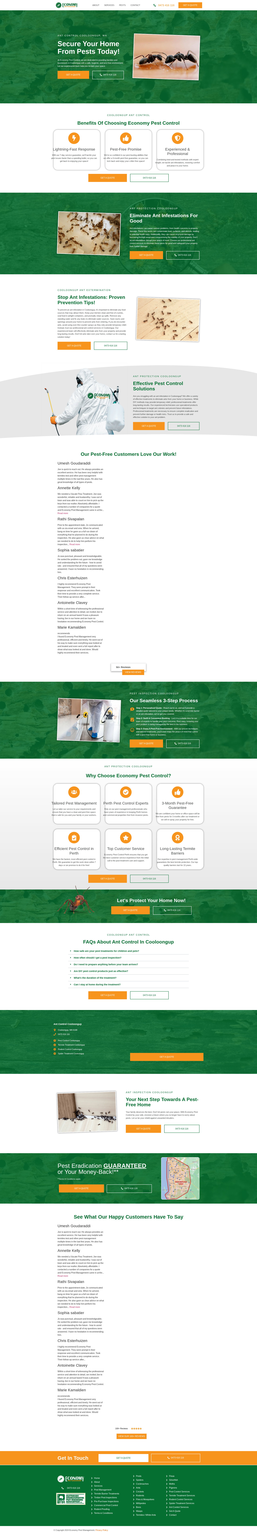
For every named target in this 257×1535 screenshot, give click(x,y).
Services (109, 5)
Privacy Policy (101, 1530)
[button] (128, 951)
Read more (63, 513)
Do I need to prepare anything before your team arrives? (106, 964)
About (95, 5)
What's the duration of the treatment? (95, 978)
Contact (135, 5)
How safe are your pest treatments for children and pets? (106, 951)
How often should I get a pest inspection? (97, 957)
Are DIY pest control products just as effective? (101, 971)
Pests (122, 5)
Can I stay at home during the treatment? (97, 984)
